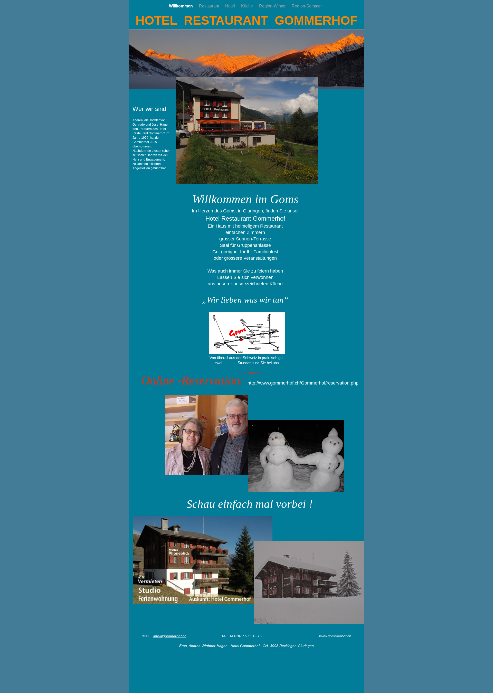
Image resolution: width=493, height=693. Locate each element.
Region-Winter (273, 6)
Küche (247, 6)
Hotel (230, 6)
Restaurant (209, 6)
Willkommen (181, 6)
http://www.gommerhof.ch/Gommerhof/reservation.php (303, 383)
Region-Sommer (307, 6)
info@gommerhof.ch (169, 636)
